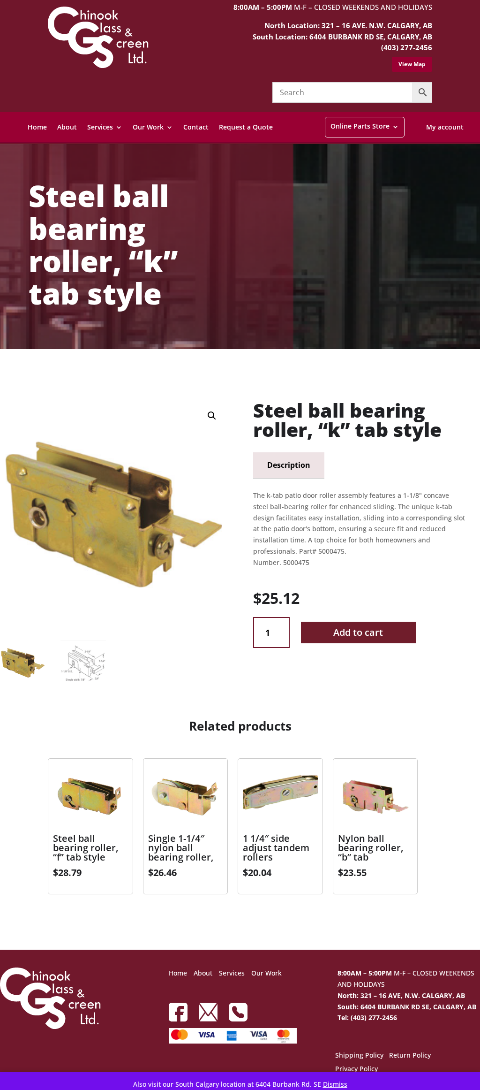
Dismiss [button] (335, 1084)
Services (100, 126)
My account (445, 126)
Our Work (148, 126)
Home (37, 126)
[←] (7, 371)
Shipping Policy (359, 1056)
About (67, 126)
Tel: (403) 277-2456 (367, 1017)
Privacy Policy (356, 1069)
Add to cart (358, 632)
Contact (196, 126)
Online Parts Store (360, 126)
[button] (211, 415)
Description (288, 465)
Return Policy (410, 1056)
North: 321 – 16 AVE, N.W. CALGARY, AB (401, 995)
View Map (412, 64)
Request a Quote (246, 126)
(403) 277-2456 (406, 47)
